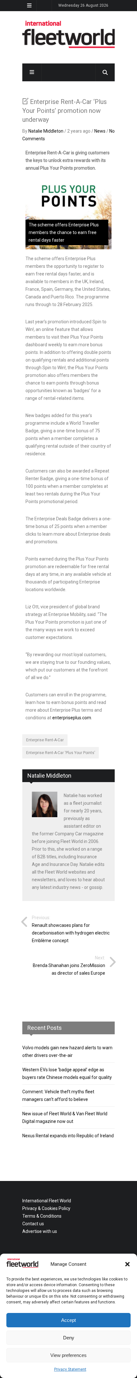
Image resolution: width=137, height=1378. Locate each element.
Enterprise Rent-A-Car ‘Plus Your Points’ (60, 753)
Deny (68, 1337)
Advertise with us (39, 1231)
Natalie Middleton (45, 131)
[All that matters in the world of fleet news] (68, 46)
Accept (68, 1320)
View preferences (68, 1355)
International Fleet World (46, 1200)
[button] (127, 1264)
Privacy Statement (70, 1369)
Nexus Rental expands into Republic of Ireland (68, 1135)
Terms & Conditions (41, 1216)
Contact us (33, 1223)
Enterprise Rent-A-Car (45, 740)
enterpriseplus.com (71, 717)
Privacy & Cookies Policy (46, 1208)
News (99, 131)
